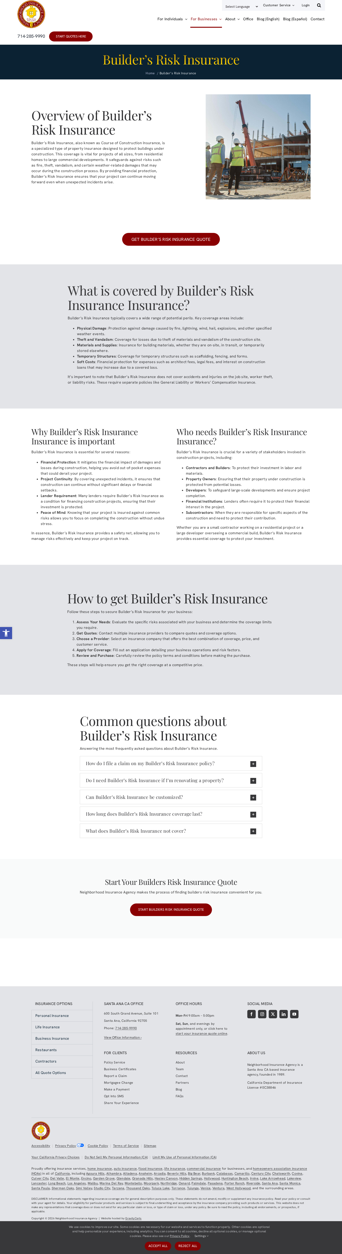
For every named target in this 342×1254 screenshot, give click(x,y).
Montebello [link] (133, 1183)
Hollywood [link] (212, 1178)
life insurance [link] (174, 1168)
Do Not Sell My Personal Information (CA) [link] (116, 1157)
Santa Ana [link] (270, 1183)
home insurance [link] (99, 1168)
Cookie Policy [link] (98, 1146)
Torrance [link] (178, 1188)
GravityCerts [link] (133, 1218)
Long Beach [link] (57, 1183)
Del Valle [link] (57, 1178)
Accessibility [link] (40, 1146)
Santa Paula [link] (40, 1188)
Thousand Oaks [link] (138, 1188)
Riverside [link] (253, 1183)
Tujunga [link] (193, 1188)
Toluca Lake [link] (160, 1188)
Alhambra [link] (113, 1173)
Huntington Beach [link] (234, 1178)
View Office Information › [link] (122, 1037)
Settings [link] (200, 1236)
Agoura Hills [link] (95, 1173)
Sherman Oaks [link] (63, 1188)
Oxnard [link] (184, 1183)
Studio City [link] (102, 1188)
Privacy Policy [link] (65, 1146)
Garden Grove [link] (104, 1178)
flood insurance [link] (150, 1168)
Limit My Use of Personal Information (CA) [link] (185, 1157)
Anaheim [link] (145, 1173)
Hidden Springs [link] (190, 1178)
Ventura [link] (218, 1188)
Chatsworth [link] (281, 1173)
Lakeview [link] (294, 1178)
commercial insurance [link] (204, 1168)
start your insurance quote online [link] (201, 1033)
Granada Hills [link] (142, 1178)
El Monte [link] (73, 1178)
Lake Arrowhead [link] (272, 1178)
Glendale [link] (124, 1178)
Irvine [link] (254, 1178)
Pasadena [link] (215, 1183)
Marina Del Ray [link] (111, 1183)
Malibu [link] (93, 1183)
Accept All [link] (158, 1246)
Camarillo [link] (242, 1173)
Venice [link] (206, 1188)
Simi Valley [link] (84, 1188)
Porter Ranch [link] (235, 1183)
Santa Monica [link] (289, 1183)
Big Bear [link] (194, 1173)
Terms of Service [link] (126, 1146)
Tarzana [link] (118, 1188)
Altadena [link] (130, 1173)
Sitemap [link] (150, 1146)
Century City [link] (261, 1173)
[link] (6, 633)
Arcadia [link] (159, 1173)
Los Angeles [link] (76, 1183)
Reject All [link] (187, 1246)
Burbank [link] (208, 1173)
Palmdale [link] (198, 1183)
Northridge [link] (169, 1183)
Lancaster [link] (39, 1183)
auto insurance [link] (125, 1168)
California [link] (62, 1173)
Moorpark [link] (151, 1183)
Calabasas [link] (224, 1173)
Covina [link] (297, 1173)
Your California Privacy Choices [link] (55, 1157)
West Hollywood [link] (238, 1188)
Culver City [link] (39, 1178)
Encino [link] (86, 1178)
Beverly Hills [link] (176, 1173)
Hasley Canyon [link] (166, 1178)
